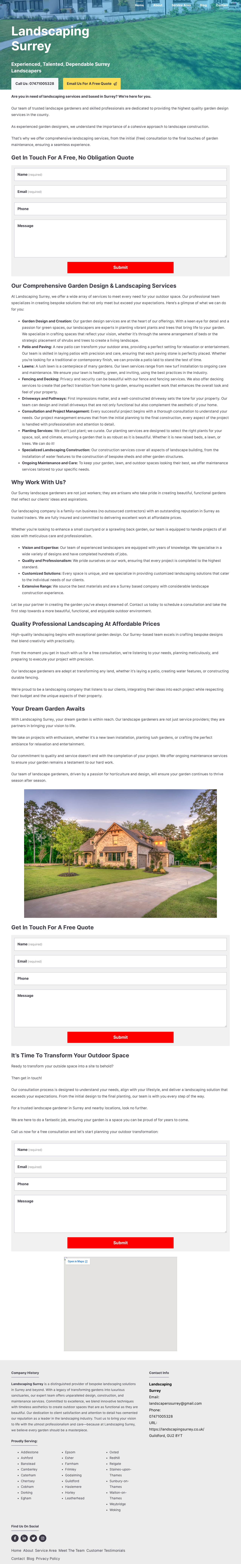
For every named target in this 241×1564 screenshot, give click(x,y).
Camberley (29, 1469)
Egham (26, 1498)
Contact (222, 5)
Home (139, 5)
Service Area (181, 5)
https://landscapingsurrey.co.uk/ (176, 1429)
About (157, 5)
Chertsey (28, 1481)
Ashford (27, 1458)
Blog (203, 5)
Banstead (28, 1464)
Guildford (72, 1481)
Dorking (26, 1492)
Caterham (28, 1475)
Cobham (27, 1487)
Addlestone (29, 1452)
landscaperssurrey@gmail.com (175, 1403)
